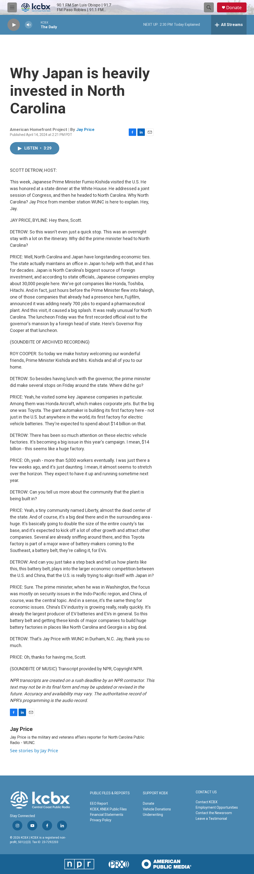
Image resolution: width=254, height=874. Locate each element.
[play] (14, 25)
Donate (234, 7)
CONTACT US (206, 792)
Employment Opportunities (217, 807)
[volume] (28, 24)
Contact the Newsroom (214, 813)
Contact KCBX (207, 802)
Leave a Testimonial (211, 819)
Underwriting (153, 815)
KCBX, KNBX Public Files (108, 809)
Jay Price (85, 129)
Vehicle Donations (157, 809)
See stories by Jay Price (34, 750)
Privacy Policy (100, 820)
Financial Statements (106, 815)
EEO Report (99, 803)
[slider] (36, 24)
